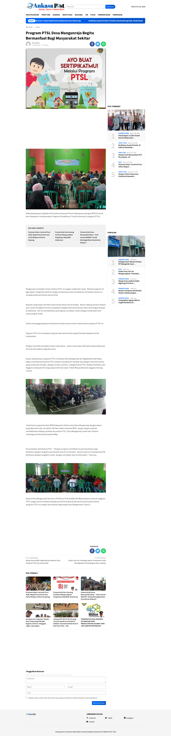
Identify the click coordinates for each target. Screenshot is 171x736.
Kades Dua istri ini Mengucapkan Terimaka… (129, 272)
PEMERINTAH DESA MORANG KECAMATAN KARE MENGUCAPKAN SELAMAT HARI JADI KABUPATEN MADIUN (93, 622)
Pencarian (110, 7)
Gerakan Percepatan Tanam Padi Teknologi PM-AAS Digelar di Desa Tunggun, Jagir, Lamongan (37, 622)
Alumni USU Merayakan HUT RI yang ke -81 (130, 156)
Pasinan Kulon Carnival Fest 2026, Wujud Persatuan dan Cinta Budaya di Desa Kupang (38, 594)
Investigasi (122, 143)
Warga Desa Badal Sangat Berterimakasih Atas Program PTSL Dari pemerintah (43, 560)
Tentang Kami (60, 732)
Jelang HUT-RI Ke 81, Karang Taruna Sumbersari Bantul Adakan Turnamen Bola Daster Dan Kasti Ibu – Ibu (65, 622)
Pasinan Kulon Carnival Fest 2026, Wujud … (130, 165)
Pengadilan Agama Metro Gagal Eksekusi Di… (129, 301)
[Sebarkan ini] (92, 44)
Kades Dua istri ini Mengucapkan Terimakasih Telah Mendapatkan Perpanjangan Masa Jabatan (87, 560)
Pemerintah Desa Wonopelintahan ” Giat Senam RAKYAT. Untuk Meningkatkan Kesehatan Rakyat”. (90, 237)
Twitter (110, 718)
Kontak (84, 732)
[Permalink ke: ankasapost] (28, 44)
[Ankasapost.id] (45, 6)
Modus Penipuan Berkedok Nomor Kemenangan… (129, 292)
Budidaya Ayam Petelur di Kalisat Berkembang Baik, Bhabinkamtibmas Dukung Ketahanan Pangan (106, 21)
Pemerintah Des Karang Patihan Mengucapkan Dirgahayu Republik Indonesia (65, 594)
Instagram (130, 718)
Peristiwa (122, 152)
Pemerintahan (123, 133)
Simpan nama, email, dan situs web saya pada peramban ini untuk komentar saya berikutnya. (62, 698)
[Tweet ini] (97, 44)
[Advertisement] (66, 128)
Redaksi (90, 732)
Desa (120, 162)
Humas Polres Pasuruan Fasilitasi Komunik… (128, 175)
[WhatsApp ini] (103, 44)
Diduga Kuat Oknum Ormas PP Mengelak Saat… (129, 263)
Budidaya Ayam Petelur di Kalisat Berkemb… (129, 146)
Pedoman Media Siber (73, 732)
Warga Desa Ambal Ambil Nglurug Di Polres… (128, 282)
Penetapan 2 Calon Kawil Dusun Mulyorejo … (129, 136)
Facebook (92, 718)
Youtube (92, 722)
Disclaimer (97, 732)
